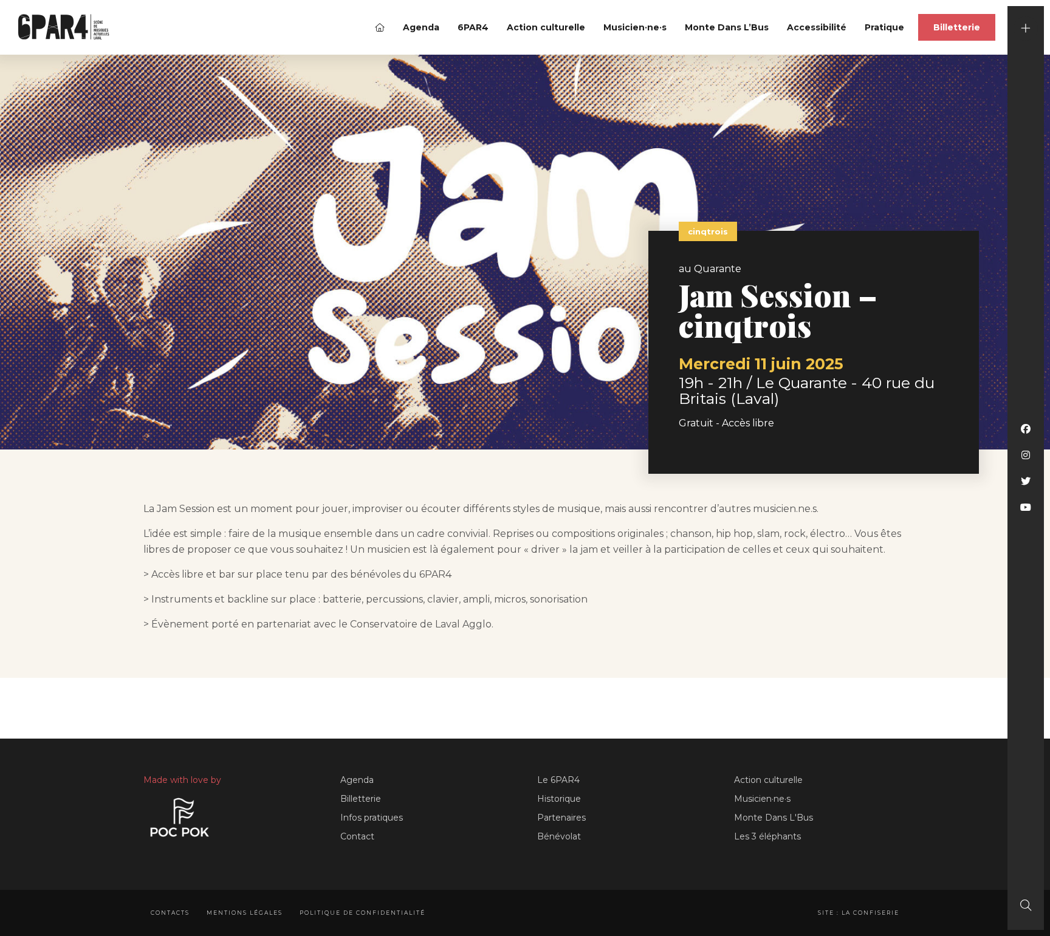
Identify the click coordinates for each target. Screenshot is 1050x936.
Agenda (421, 27)
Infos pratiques (371, 817)
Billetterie (956, 27)
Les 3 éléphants (767, 836)
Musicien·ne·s (635, 27)
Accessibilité (816, 27)
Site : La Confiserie (858, 912)
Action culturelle (546, 27)
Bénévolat (559, 836)
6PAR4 (473, 27)
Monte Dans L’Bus (727, 27)
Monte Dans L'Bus (773, 817)
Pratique (884, 27)
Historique (559, 798)
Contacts (170, 912)
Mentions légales (245, 912)
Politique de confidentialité (362, 912)
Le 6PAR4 (558, 779)
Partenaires (561, 817)
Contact (357, 836)
